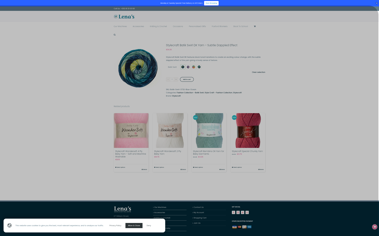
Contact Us (199, 207)
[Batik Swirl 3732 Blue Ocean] (182, 66)
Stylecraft (237, 92)
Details (145, 169)
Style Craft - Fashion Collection (218, 92)
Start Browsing (211, 3)
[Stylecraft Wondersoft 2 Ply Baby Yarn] (170, 130)
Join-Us (197, 223)
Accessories (159, 212)
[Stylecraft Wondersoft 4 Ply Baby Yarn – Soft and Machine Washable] (131, 130)
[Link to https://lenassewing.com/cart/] (374, 226)
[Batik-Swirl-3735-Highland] (188, 66)
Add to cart (187, 79)
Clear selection (258, 72)
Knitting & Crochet (162, 218)
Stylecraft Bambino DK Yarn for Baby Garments (208, 152)
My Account (199, 212)
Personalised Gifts (162, 228)
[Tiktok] (242, 212)
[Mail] (247, 212)
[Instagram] (238, 212)
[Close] (377, 3)
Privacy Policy (115, 225)
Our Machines (160, 207)
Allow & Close (134, 225)
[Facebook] (233, 212)
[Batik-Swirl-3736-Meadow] (193, 66)
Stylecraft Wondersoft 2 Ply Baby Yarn (167, 152)
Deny (149, 225)
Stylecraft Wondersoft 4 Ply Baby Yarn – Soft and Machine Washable (130, 154)
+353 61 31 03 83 (128, 8)
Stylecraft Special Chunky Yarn (247, 151)
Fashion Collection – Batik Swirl (190, 92)
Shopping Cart (200, 218)
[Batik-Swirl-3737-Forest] (199, 66)
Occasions (159, 223)
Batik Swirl (172, 67)
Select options (121, 167)
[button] (115, 34)
